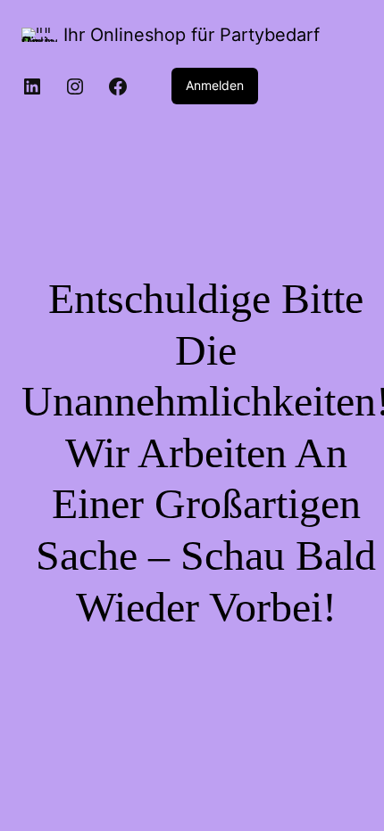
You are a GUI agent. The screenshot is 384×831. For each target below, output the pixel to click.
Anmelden (215, 85)
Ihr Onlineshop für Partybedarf (191, 34)
